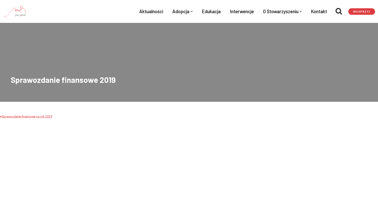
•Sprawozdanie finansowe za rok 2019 (26, 116)
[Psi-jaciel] (15, 11)
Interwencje (242, 11)
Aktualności (151, 11)
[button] (191, 11)
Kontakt (319, 11)
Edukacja (211, 11)
